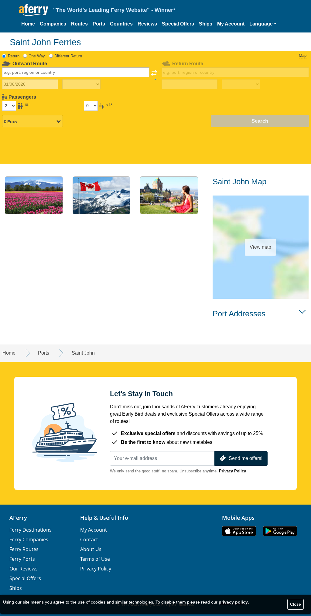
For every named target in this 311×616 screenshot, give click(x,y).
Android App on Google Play (280, 531)
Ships (205, 23)
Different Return (68, 56)
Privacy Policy (232, 471)
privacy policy (233, 602)
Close (295, 604)
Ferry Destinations (30, 529)
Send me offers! (245, 458)
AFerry (18, 517)
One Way (37, 56)
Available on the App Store (239, 531)
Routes (79, 23)
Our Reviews (23, 568)
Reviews (147, 23)
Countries (121, 23)
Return (13, 56)
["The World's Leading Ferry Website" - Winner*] (33, 10)
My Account (230, 23)
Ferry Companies (28, 539)
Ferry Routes (24, 549)
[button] (263, 24)
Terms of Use (95, 559)
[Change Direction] (154, 75)
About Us (90, 549)
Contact (89, 539)
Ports (99, 23)
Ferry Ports (22, 559)
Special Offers (178, 23)
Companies (53, 23)
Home (28, 23)
